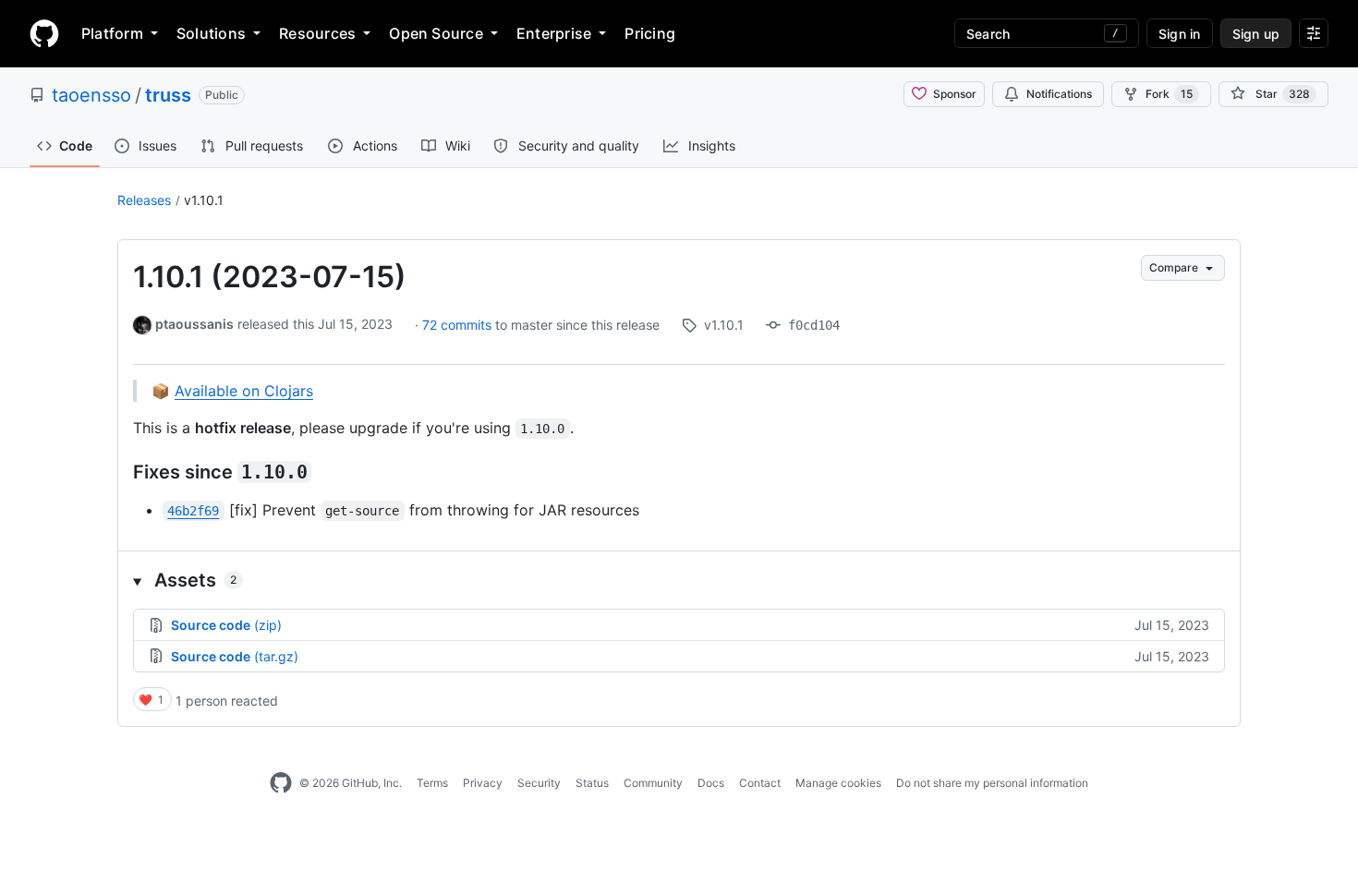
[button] (679, 580)
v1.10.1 (204, 200)
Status (592, 783)
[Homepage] (44, 33)
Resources (317, 33)
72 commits (458, 325)
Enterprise (553, 33)
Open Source (436, 33)
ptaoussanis (194, 324)
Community (653, 783)
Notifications (1059, 94)
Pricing (649, 33)
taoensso (91, 95)
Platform (112, 33)
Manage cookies (838, 783)
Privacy (483, 783)
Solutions (211, 33)
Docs (710, 783)
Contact (760, 783)
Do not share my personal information (992, 783)
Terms (432, 783)
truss (168, 95)
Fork (1169, 94)
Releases (144, 200)
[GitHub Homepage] (281, 783)
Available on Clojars (244, 390)
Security (539, 783)
